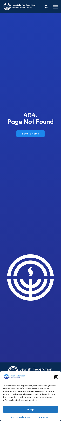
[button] (56, 377)
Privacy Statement (40, 417)
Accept (31, 409)
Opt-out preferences (20, 417)
